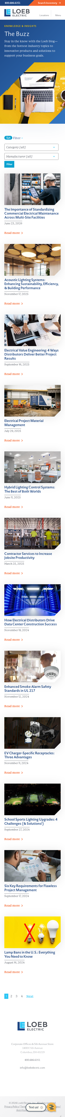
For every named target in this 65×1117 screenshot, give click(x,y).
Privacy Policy (11, 1106)
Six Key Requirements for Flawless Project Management (30, 887)
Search (47, 3)
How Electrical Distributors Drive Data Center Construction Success (30, 622)
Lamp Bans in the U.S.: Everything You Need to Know (29, 954)
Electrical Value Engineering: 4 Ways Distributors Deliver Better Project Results (31, 354)
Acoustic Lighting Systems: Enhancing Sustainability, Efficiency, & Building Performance (31, 283)
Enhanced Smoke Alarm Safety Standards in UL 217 (27, 688)
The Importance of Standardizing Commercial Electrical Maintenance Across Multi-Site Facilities (31, 213)
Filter (17, 138)
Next (29, 996)
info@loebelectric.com (32, 1067)
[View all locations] (44, 11)
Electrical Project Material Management (24, 422)
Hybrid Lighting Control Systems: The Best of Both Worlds (29, 489)
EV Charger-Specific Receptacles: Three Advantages (29, 755)
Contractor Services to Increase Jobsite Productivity (28, 555)
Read (12, 233)
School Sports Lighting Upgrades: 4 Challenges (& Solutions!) (30, 821)
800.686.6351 (12, 3)
